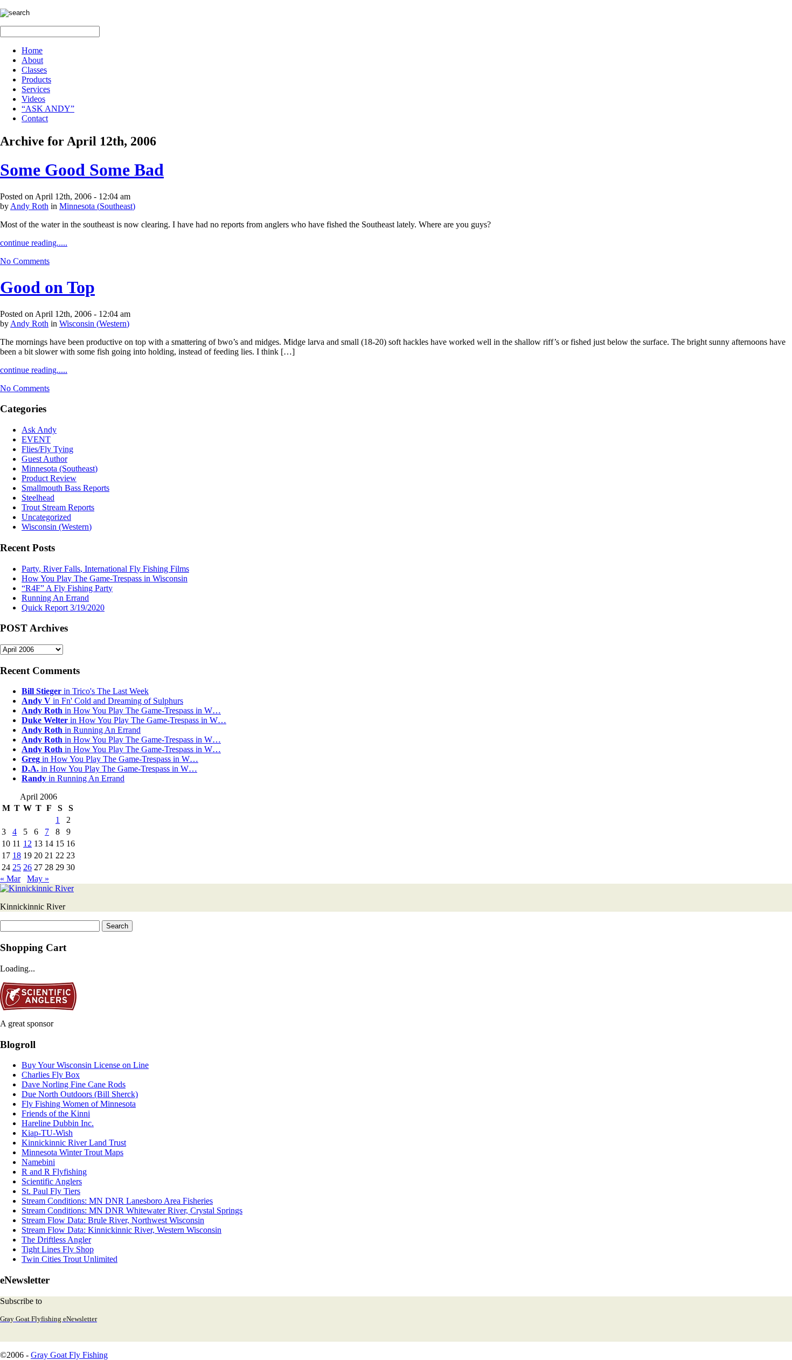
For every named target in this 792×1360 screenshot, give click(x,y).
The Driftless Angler (56, 1239)
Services (36, 89)
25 (16, 867)
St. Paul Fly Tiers (51, 1191)
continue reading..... (33, 242)
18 (16, 855)
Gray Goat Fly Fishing (69, 1354)
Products (36, 79)
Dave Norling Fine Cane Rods (74, 1084)
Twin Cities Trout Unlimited (69, 1259)
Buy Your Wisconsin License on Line (85, 1065)
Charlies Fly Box (51, 1074)
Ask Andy (39, 429)
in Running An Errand (81, 729)
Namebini (38, 1162)
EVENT (36, 439)
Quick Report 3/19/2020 (63, 607)
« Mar (10, 878)
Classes (34, 69)
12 (27, 843)
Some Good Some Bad (82, 169)
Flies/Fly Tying (47, 449)
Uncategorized (46, 517)
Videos (33, 98)
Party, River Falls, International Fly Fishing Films (105, 568)
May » (38, 878)
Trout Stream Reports (58, 507)
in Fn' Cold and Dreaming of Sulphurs (102, 700)
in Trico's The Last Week (85, 691)
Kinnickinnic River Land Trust (74, 1142)
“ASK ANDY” (48, 108)
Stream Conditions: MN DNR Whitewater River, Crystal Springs (132, 1210)
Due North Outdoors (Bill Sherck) (80, 1094)
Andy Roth (29, 206)
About (32, 60)
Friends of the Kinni (56, 1113)
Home (32, 50)
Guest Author (44, 458)
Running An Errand (55, 597)
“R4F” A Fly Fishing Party (67, 588)
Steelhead (38, 497)
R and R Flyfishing (54, 1171)
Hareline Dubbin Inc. (58, 1123)
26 (27, 867)
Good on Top (47, 287)
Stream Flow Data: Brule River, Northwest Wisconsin (113, 1220)
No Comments (25, 261)
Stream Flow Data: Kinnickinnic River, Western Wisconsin (121, 1229)
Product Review (49, 478)
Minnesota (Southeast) (97, 206)
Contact (35, 118)
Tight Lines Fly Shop (58, 1249)
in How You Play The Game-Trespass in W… (121, 710)
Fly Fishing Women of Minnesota (79, 1103)
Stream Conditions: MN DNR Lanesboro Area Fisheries (117, 1200)
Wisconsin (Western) (94, 323)
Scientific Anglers (52, 1181)
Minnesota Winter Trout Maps (72, 1152)
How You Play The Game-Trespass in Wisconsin (104, 578)
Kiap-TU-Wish (47, 1132)
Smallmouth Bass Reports (65, 487)
